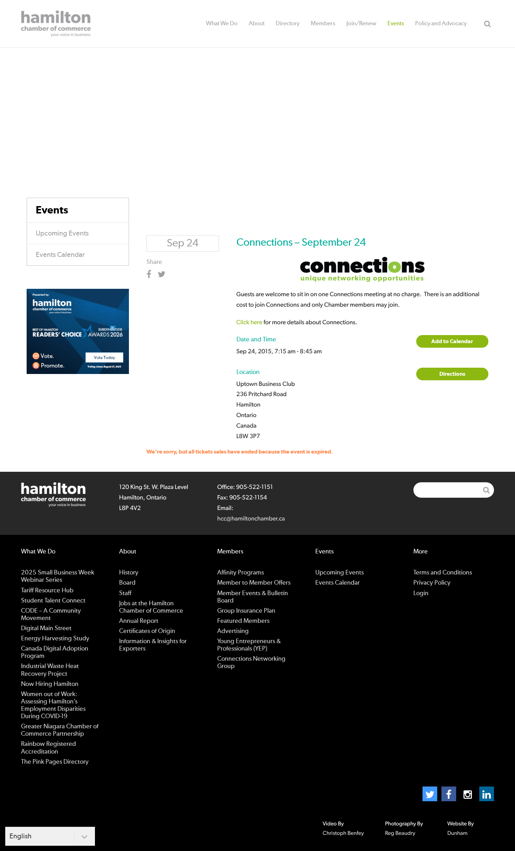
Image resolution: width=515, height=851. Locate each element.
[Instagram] (467, 794)
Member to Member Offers (253, 583)
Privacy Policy (432, 583)
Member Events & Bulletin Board (252, 597)
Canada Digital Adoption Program (54, 652)
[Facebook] (448, 794)
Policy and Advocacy (441, 23)
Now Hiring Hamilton (49, 684)
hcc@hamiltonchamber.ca (251, 519)
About (257, 23)
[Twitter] (430, 794)
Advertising (233, 631)
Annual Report (138, 621)
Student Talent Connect (53, 601)
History (128, 573)
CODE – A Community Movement (51, 614)
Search (487, 23)
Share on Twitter (163, 274)
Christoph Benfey (343, 833)
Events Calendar (60, 254)
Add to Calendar (452, 341)
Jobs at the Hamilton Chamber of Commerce (151, 607)
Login (420, 593)
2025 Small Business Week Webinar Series (57, 576)
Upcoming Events (62, 233)
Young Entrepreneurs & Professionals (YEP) (249, 645)
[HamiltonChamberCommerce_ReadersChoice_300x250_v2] (78, 331)
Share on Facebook (151, 274)
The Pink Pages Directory (55, 762)
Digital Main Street (46, 628)
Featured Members (243, 621)
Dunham (457, 833)
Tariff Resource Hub (47, 590)
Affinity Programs (240, 573)
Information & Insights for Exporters (153, 645)
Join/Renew (361, 23)
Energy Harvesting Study (55, 638)
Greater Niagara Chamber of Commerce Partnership (59, 730)
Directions (452, 374)
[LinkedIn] (486, 794)
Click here (249, 322)
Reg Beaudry (400, 833)
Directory (288, 23)
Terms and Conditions (442, 573)
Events (395, 23)
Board (127, 583)
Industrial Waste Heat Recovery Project (50, 670)
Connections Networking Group (251, 662)
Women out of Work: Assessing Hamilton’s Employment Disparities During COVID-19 (53, 705)
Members (323, 23)
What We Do (222, 23)
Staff (125, 593)
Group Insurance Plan (246, 611)
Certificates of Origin (147, 631)
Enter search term (453, 490)
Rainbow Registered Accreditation (48, 748)
